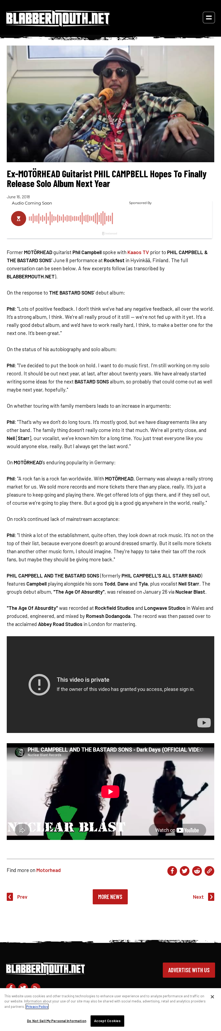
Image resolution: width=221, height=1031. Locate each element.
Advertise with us (189, 969)
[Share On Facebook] (172, 871)
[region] (110, 1009)
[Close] (212, 997)
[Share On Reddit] (197, 871)
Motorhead (48, 870)
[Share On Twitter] (184, 871)
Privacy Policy (37, 1006)
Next (198, 897)
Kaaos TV (138, 252)
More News (110, 896)
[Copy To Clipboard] (209, 871)
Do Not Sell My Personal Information (56, 1021)
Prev (22, 897)
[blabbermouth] (58, 25)
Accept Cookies (107, 1021)
